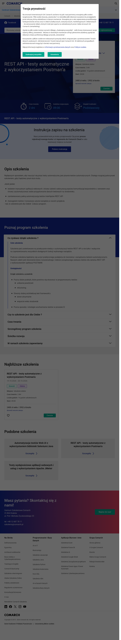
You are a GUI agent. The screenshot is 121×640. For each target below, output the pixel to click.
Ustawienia (54, 54)
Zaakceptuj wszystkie (33, 54)
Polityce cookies (80, 47)
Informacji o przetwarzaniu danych (57, 47)
